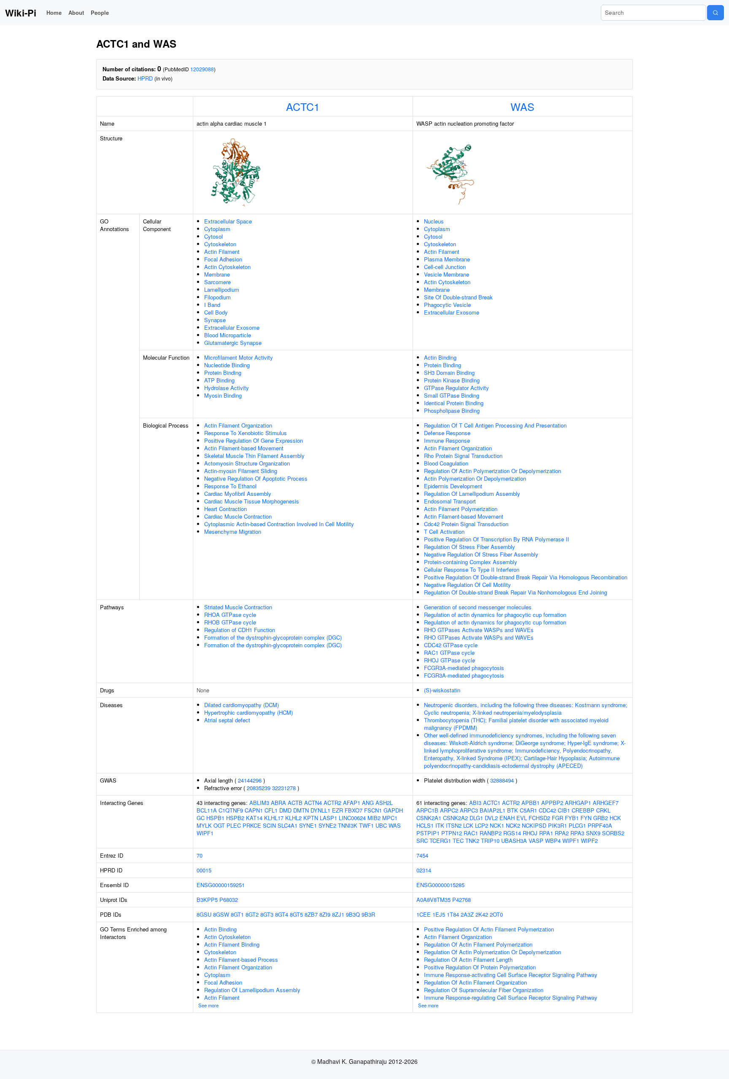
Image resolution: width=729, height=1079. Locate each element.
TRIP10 (490, 841)
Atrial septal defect (227, 720)
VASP (536, 841)
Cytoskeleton (220, 244)
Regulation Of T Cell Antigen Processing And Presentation (495, 425)
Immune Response (447, 440)
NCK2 (513, 825)
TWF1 (366, 825)
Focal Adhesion (223, 259)
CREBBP (583, 810)
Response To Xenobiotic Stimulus (245, 433)
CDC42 (547, 810)
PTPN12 (451, 833)
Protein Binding (222, 373)
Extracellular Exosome (231, 327)
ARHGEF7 (605, 803)
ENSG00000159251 (221, 885)
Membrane (217, 274)
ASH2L (384, 803)
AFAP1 (351, 803)
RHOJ (530, 833)
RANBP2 (491, 833)
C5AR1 (528, 810)
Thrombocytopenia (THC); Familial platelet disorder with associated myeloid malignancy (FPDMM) (516, 724)
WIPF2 (589, 841)
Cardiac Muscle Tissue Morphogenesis (251, 501)
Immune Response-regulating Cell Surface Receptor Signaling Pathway (510, 997)
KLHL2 (293, 818)
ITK (439, 825)
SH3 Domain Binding (449, 373)
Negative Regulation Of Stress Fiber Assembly (481, 554)
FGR (557, 818)
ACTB (295, 803)
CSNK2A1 (428, 818)
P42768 (461, 900)
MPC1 (389, 818)
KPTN (310, 818)
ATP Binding (219, 380)
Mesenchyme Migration (232, 531)
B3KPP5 (207, 900)
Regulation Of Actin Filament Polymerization (478, 944)
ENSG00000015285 (440, 885)
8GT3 (266, 914)
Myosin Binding (223, 395)
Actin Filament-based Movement (244, 448)
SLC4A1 (287, 825)
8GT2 (252, 914)
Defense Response (447, 433)
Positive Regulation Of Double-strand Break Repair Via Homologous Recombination (525, 577)
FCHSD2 (539, 818)
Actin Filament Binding (231, 944)
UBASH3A (514, 841)
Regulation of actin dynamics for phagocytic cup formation (495, 615)
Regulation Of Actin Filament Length (468, 959)
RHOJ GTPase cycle (449, 660)
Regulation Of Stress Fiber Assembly (469, 547)
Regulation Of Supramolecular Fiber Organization (483, 990)
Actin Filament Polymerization (460, 509)
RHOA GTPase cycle (230, 615)
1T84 (453, 914)
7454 (422, 855)
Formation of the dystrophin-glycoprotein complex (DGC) (273, 637)
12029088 (202, 69)
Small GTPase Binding (451, 395)
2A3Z (467, 914)
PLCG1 (577, 825)
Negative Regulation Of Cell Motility (467, 585)
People (100, 12)
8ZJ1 (338, 914)
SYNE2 (327, 825)
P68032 (228, 900)
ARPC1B (427, 810)
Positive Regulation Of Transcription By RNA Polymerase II (496, 539)
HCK (615, 818)
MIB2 (374, 818)
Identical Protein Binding (453, 403)
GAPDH (393, 810)
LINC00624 (352, 818)
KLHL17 (274, 818)
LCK (468, 825)
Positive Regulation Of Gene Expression (253, 440)
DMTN (301, 810)
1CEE (423, 914)
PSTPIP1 (428, 833)
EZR (337, 810)
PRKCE (252, 825)
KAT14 (254, 818)
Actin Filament (222, 252)
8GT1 (237, 914)
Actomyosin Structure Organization (247, 463)
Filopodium (217, 297)
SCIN (269, 825)
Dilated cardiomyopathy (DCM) (241, 705)
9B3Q (353, 914)
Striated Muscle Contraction (238, 607)
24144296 (250, 780)
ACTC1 (303, 106)
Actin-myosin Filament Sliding (240, 471)
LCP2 (481, 825)
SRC (422, 841)
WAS (522, 106)
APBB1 (530, 803)
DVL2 (491, 818)
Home (54, 12)
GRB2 (600, 818)
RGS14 (512, 833)
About (76, 12)
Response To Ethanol (230, 486)
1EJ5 (438, 914)
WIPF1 (205, 833)
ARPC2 (449, 810)
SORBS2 (613, 833)
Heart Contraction (225, 509)
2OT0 (496, 914)
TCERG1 (440, 841)
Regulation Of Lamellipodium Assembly (472, 494)
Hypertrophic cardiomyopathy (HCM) (248, 712)
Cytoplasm (217, 229)
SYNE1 (308, 825)
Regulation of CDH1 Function (239, 630)
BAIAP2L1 (492, 810)
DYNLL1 (320, 810)
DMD (285, 810)
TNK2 (472, 841)
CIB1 (564, 810)
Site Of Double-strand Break (458, 297)
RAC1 (471, 833)
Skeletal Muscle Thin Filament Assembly (254, 456)
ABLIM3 (259, 803)
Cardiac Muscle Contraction (238, 516)
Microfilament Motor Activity (238, 357)
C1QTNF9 (231, 810)
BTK (512, 810)
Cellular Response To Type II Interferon (471, 569)
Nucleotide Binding (227, 365)
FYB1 (572, 818)
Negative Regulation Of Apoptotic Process (256, 478)
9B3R (368, 914)
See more (208, 1005)
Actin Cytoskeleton (227, 267)
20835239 (258, 788)
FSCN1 (373, 810)
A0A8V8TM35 (433, 900)
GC (201, 818)
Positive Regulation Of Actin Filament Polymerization (489, 929)
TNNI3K (347, 825)
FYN (585, 818)
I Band (212, 305)
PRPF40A (600, 825)
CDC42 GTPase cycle (451, 645)
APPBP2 (552, 803)
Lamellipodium (221, 289)
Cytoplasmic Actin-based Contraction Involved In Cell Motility (279, 524)
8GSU (204, 914)
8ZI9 (324, 914)
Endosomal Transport (450, 501)
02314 (423, 870)
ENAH (507, 818)
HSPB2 (235, 818)
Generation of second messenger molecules (478, 607)
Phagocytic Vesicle (447, 305)
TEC (458, 841)
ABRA (278, 803)
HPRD (145, 78)
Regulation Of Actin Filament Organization (475, 982)
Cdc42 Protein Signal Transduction (466, 524)
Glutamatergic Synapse (233, 343)
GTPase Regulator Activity (456, 388)
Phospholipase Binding (452, 410)
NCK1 (497, 825)
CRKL (603, 810)
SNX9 (593, 833)
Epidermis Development (453, 486)
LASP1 (328, 818)
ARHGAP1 (578, 803)
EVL (521, 818)
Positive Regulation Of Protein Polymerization (480, 967)
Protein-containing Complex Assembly (470, 562)
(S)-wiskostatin (442, 690)
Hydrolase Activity (226, 388)
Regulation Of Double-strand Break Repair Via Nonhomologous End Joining (515, 592)
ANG (368, 803)
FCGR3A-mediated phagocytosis (464, 668)
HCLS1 (425, 825)
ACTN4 (313, 803)
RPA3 (577, 833)
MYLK (204, 825)
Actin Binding (440, 357)
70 (199, 855)
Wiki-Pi (20, 13)
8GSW (221, 914)
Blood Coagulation (446, 463)
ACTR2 (332, 803)
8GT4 (281, 914)
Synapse (215, 320)
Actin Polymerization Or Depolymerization (475, 478)
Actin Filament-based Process (241, 959)
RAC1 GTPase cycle (449, 652)
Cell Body (216, 312)
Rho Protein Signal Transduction (463, 456)
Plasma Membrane (447, 259)
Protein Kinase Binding (452, 380)
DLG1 (476, 818)
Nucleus (434, 221)
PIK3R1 (557, 825)
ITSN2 (454, 825)
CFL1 (271, 810)
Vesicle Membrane (446, 274)
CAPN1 (254, 810)
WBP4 (553, 841)
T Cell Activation (444, 531)
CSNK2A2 (455, 818)
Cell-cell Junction (445, 267)
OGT (219, 825)
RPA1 (546, 833)
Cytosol (213, 236)
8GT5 (296, 914)
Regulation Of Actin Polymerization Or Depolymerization (492, 471)
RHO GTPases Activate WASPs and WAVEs (479, 630)
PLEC (234, 825)
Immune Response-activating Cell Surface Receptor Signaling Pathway (510, 975)
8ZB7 (311, 914)
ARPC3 (469, 810)
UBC (381, 825)
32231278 (284, 788)
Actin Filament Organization (238, 425)
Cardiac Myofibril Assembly (237, 494)
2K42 (481, 914)
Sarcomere (217, 282)
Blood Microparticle (227, 335)
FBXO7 (353, 810)
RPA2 (562, 833)
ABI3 (475, 803)
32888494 (502, 780)
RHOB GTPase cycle (230, 622)
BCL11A (207, 810)
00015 (204, 870)
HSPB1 (215, 818)
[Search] (715, 12)
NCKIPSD (534, 825)
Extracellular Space (228, 221)
